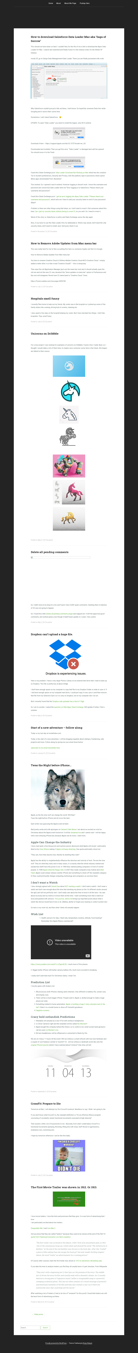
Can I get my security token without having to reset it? (55, 211)
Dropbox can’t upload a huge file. (52, 634)
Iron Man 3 (51, 1228)
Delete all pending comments (49, 552)
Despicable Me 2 (37, 1228)
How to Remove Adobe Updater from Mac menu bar (64, 243)
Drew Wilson (44, 849)
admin (55, 231)
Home (51, 3)
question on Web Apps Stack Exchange (69, 707)
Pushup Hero (85, 3)
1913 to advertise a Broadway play (89, 1261)
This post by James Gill (64, 899)
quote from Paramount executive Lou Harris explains (50, 1237)
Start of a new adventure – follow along (56, 727)
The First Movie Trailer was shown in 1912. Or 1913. (64, 1187)
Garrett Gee (55, 886)
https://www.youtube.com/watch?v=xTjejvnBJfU (49, 964)
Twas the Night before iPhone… (51, 765)
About (58, 3)
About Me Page (70, 3)
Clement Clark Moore (69, 829)
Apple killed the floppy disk (53, 870)
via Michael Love (52, 1030)
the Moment (81, 1024)
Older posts (37, 1314)
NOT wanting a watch (73, 886)
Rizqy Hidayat (87, 1343)
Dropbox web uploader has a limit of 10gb (68, 701)
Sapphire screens (42, 1010)
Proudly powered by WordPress (56, 1343)
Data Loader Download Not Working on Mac (72, 173)
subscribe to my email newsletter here (45, 748)
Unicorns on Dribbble (44, 333)
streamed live (76, 833)
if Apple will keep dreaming (65, 849)
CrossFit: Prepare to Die (46, 1103)
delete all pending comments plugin (59, 614)
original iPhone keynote (40, 1045)
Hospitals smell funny (45, 298)
